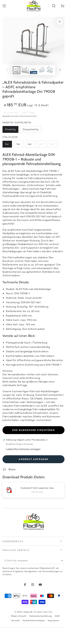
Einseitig (10, 129)
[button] (53, 6)
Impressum (53, 620)
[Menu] (4, 6)
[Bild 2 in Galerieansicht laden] (25, 70)
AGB (57, 616)
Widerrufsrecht (18, 616)
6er (41, 144)
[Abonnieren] (62, 560)
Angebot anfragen (33, 459)
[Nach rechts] (60, 70)
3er (18, 144)
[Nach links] (7, 70)
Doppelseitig (30, 129)
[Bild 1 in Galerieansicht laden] (16, 70)
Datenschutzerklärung (40, 616)
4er (30, 144)
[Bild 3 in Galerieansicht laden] (33, 70)
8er (52, 144)
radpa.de (28, 612)
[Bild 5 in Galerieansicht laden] (50, 70)
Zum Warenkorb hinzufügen (33, 430)
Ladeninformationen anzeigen (23, 449)
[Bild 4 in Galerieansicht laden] (42, 70)
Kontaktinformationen (34, 620)
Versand (6, 116)
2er (7, 144)
